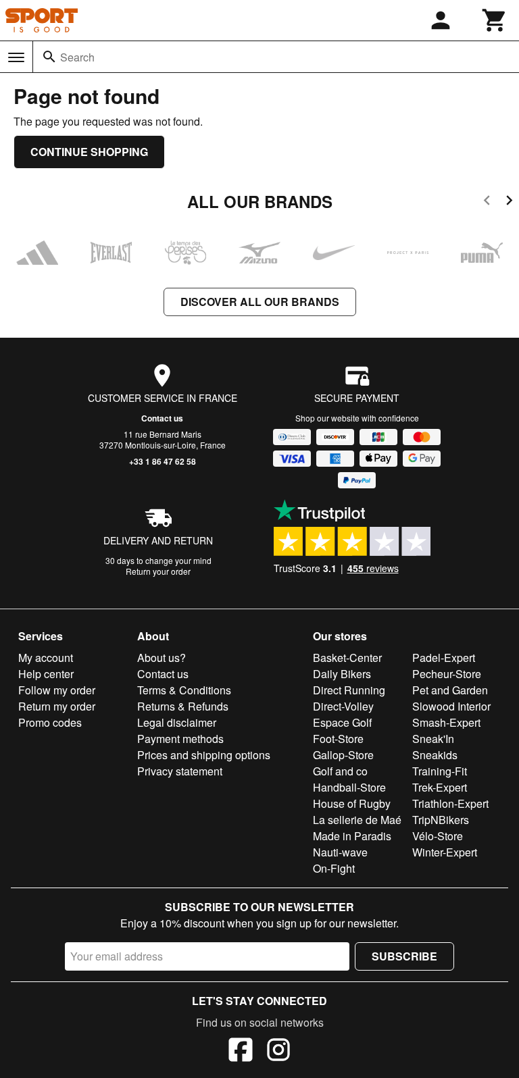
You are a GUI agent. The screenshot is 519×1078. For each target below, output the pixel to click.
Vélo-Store (437, 836)
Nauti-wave (340, 852)
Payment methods (180, 738)
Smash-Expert (446, 722)
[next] (509, 202)
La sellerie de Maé (357, 819)
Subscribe (404, 956)
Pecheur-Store (446, 674)
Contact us (162, 418)
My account (45, 657)
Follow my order (56, 690)
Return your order (158, 571)
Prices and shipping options (203, 755)
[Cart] (494, 20)
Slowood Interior (451, 706)
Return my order (56, 706)
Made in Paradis (352, 836)
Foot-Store (338, 738)
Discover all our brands (259, 301)
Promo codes (50, 722)
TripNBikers (440, 819)
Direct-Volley (343, 706)
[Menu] (16, 57)
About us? (161, 657)
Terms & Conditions (184, 690)
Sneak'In (433, 738)
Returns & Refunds (182, 706)
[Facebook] (240, 1051)
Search (77, 57)
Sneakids (435, 755)
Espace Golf (342, 722)
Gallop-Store (343, 755)
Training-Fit (439, 771)
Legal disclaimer (176, 722)
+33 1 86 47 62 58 (162, 461)
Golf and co (340, 771)
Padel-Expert (443, 657)
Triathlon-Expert (450, 803)
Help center (46, 674)
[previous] (487, 202)
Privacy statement (179, 771)
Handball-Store (349, 787)
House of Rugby (352, 803)
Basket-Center (347, 657)
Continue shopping (89, 151)
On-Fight (334, 868)
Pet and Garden (450, 690)
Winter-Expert (444, 852)
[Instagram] (278, 1051)
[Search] (49, 56)
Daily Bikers (342, 674)
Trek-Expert (439, 787)
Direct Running (349, 690)
